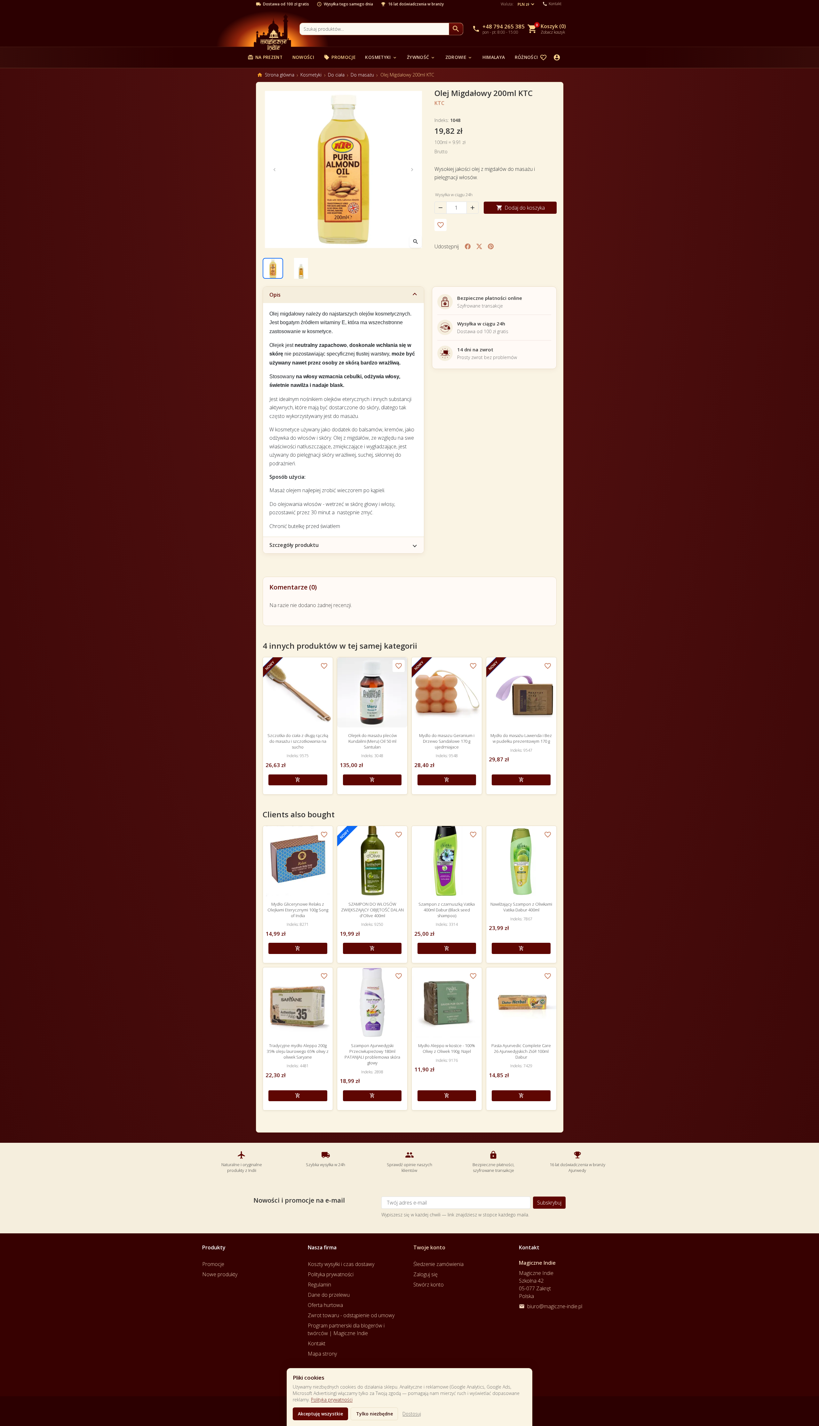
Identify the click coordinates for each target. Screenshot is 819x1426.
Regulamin (319, 1284)
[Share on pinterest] (491, 246)
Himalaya (493, 57)
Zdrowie (459, 57)
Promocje (339, 57)
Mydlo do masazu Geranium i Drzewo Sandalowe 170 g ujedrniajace (446, 741)
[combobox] (374, 29)
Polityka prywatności (332, 1400)
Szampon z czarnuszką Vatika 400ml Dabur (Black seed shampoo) (446, 909)
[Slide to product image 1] (273, 268)
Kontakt (316, 1343)
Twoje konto (429, 1247)
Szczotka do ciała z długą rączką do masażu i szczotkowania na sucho (297, 741)
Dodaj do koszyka (520, 207)
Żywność (421, 57)
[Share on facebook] (468, 246)
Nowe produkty (219, 1274)
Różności (530, 57)
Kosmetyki (381, 57)
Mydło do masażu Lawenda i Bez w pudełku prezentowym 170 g (521, 738)
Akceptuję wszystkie (320, 1414)
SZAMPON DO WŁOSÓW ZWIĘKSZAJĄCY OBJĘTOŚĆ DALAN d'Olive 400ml (372, 909)
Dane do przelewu (329, 1294)
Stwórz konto (428, 1284)
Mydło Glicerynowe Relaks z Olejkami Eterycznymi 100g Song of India (297, 909)
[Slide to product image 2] (301, 268)
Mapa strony (322, 1353)
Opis (275, 294)
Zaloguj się (425, 1274)
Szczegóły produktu (294, 545)
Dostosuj (411, 1414)
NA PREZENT (265, 57)
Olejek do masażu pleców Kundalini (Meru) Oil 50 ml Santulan (372, 741)
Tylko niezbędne (374, 1414)
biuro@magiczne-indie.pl (554, 1306)
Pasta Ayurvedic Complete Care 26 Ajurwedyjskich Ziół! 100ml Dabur (521, 1051)
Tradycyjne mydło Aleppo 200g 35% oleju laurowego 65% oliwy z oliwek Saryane (298, 1051)
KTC (439, 103)
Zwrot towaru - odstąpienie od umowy (351, 1315)
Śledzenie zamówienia (438, 1264)
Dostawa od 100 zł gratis (286, 4)
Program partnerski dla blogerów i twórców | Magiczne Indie (346, 1329)
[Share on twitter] (479, 246)
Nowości (303, 57)
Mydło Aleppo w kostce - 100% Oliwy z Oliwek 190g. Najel (446, 1048)
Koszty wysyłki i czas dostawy (341, 1264)
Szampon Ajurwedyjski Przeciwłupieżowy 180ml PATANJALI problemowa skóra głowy (372, 1054)
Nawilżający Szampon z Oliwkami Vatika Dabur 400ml (521, 907)
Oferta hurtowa (325, 1305)
